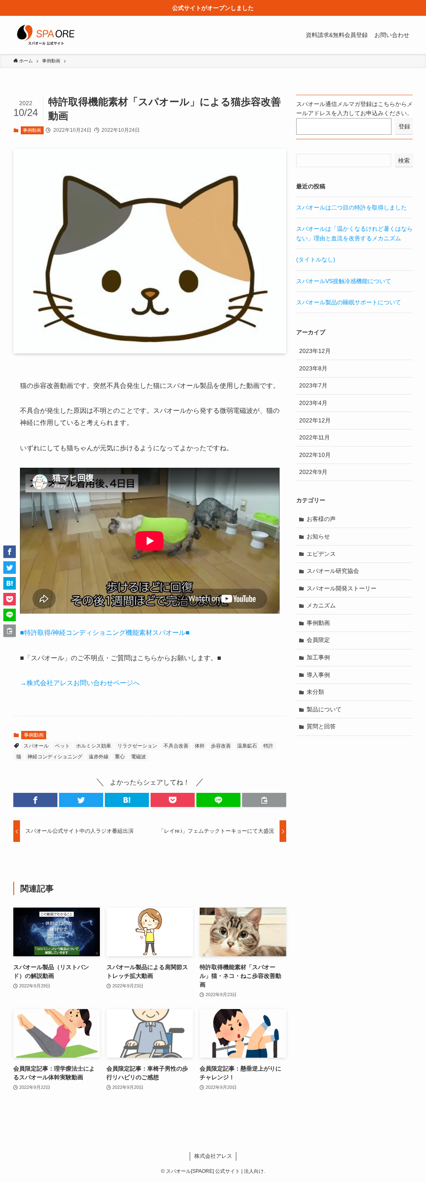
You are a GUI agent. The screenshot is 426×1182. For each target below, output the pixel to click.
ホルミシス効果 (93, 746)
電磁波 (138, 757)
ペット (62, 746)
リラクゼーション (137, 746)
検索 (404, 160)
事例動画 (32, 130)
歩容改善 (221, 746)
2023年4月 (313, 403)
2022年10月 (315, 455)
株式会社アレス (213, 1156)
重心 (120, 757)
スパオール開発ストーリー (341, 588)
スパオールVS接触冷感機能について (343, 281)
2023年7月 (313, 385)
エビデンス (321, 553)
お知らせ (318, 536)
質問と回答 (321, 726)
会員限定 (318, 640)
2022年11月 (314, 437)
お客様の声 (321, 519)
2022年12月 (315, 420)
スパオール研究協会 (333, 571)
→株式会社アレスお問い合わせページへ (80, 682)
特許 (268, 746)
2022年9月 (313, 472)
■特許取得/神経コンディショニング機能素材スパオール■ (105, 632)
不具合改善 (175, 746)
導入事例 (318, 674)
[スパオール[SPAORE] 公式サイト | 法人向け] (46, 34)
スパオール (36, 746)
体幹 (200, 746)
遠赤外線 (99, 757)
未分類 (315, 691)
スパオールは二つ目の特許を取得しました (351, 207)
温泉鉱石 (247, 746)
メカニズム (321, 605)
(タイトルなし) (315, 259)
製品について (324, 709)
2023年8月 (313, 368)
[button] (35, 800)
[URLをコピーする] (264, 800)
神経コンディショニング (54, 757)
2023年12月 (315, 351)
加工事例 (318, 657)
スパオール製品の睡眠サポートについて (348, 302)
